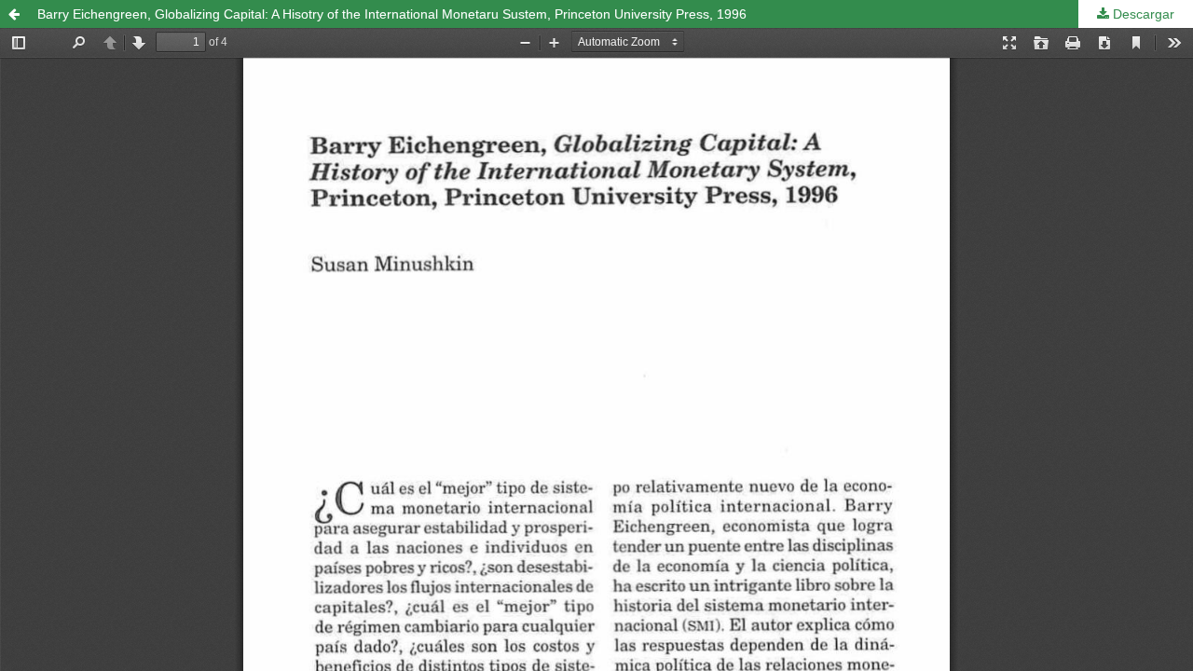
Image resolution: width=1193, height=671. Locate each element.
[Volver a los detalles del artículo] (14, 14)
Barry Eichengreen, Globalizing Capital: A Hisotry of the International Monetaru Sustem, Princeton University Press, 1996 (392, 14)
